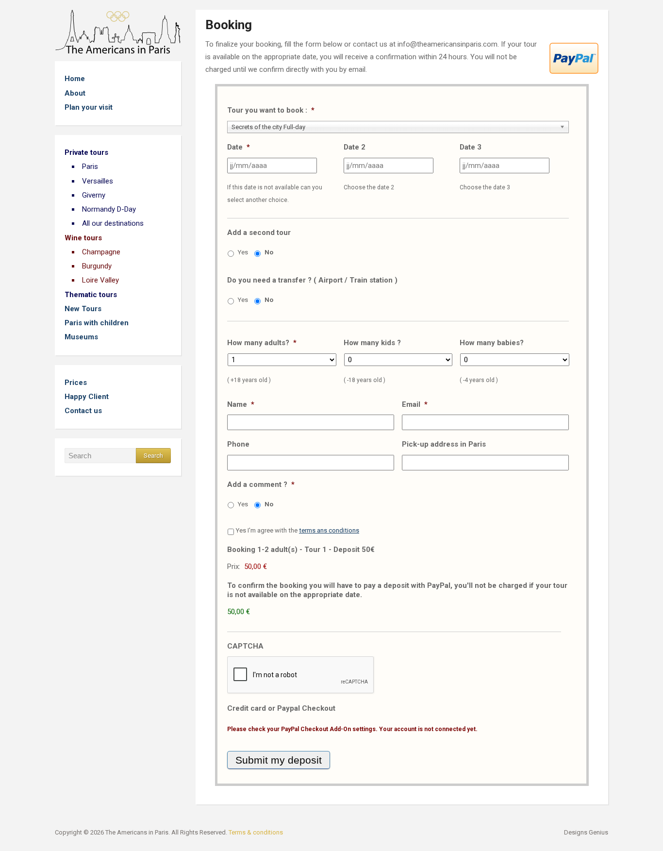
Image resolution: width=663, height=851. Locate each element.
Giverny (93, 195)
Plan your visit (89, 107)
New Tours (83, 308)
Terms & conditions (256, 832)
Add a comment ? (261, 484)
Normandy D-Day (109, 209)
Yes (243, 252)
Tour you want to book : (271, 110)
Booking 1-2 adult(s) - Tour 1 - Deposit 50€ (301, 549)
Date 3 (470, 147)
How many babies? (492, 342)
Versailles (97, 181)
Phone (238, 444)
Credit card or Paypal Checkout (281, 708)
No (269, 252)
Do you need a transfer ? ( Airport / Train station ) (312, 280)
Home (75, 78)
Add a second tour (259, 232)
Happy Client (87, 396)
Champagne (101, 252)
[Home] (118, 31)
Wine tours (83, 238)
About (75, 93)
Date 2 (354, 147)
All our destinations (113, 223)
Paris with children (97, 322)
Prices (76, 382)
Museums (81, 337)
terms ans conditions (329, 530)
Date (238, 147)
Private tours (86, 152)
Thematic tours (91, 294)
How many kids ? (372, 342)
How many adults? (262, 342)
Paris (90, 166)
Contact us (83, 410)
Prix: (233, 566)
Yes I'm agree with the (297, 530)
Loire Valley (100, 280)
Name (240, 404)
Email (415, 404)
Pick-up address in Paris (444, 444)
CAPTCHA (245, 646)
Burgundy (97, 266)
